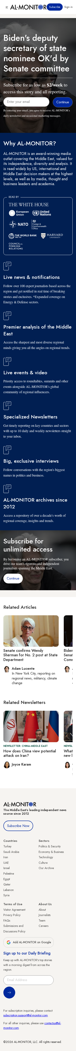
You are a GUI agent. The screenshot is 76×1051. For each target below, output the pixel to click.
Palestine (8, 873)
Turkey (7, 846)
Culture (43, 863)
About (42, 910)
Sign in (68, 7)
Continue (13, 578)
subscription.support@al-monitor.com (25, 1015)
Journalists (44, 915)
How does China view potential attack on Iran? (29, 753)
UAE (6, 863)
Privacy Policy (11, 915)
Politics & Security (50, 846)
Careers (43, 926)
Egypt (6, 879)
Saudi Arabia (11, 852)
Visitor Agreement (14, 910)
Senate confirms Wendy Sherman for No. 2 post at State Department (30, 655)
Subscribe (54, 7)
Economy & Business (51, 852)
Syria (6, 895)
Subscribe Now (18, 825)
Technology (46, 857)
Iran (5, 857)
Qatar (7, 884)
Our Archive (46, 868)
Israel (6, 868)
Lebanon (8, 890)
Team (42, 920)
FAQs (6, 920)
